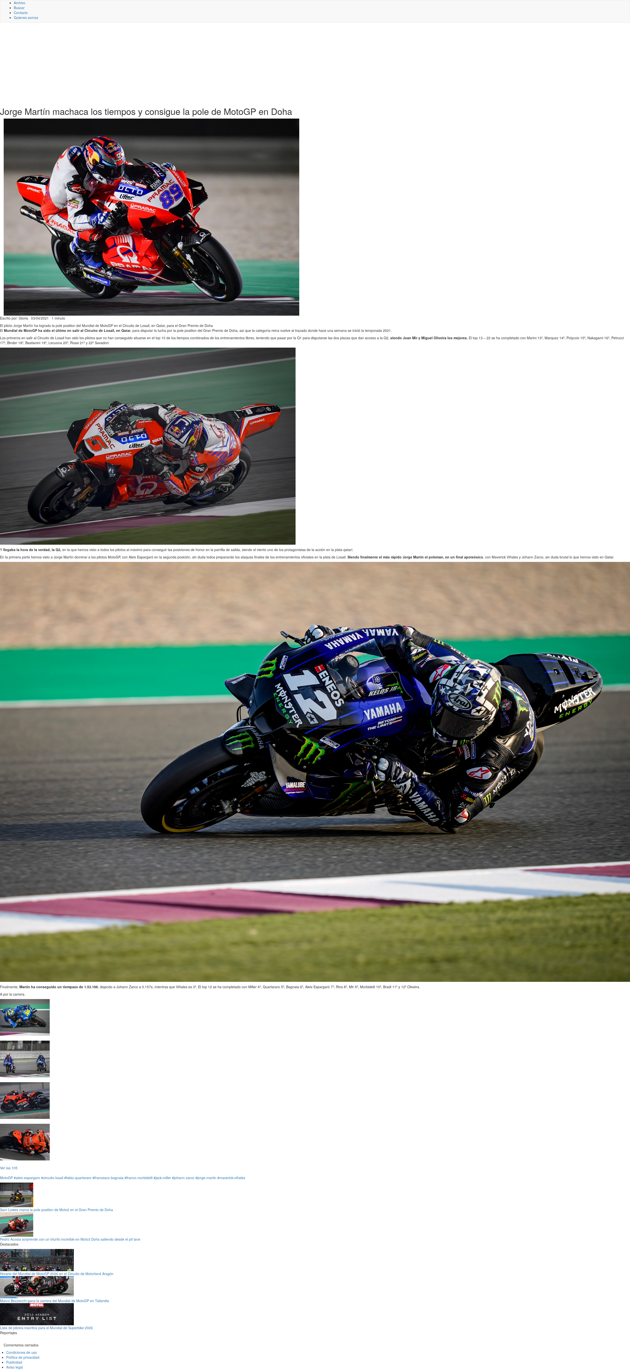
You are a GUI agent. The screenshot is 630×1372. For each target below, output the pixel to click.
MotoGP (6, 1177)
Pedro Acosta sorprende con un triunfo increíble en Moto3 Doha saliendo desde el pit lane (70, 1239)
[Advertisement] (315, 64)
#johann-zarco (183, 1177)
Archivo (19, 2)
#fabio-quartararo (78, 1177)
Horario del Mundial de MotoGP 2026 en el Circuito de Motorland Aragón (56, 1273)
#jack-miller (162, 1177)
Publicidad (14, 1362)
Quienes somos (26, 17)
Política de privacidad (22, 1357)
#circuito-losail (52, 1177)
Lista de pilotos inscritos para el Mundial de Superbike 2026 (46, 1327)
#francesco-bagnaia (108, 1177)
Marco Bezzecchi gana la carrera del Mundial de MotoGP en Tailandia (54, 1300)
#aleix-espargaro (27, 1177)
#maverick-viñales (231, 1177)
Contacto (21, 12)
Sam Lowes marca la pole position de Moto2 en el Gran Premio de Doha (56, 1209)
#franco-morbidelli (139, 1177)
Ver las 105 (8, 1167)
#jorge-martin (205, 1177)
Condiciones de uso (21, 1352)
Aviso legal (14, 1367)
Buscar (19, 7)
